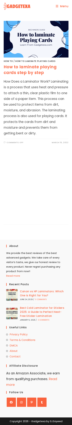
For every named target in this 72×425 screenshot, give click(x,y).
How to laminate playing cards (35, 61)
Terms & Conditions (22, 340)
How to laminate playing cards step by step (30, 69)
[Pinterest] (31, 402)
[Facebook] (11, 402)
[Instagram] (21, 402)
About (14, 351)
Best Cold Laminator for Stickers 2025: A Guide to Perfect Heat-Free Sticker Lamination (42, 312)
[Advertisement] (36, 181)
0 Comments (41, 299)
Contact (15, 356)
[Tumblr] (42, 402)
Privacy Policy (19, 334)
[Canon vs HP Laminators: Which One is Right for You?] (12, 295)
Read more (13, 276)
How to (8, 61)
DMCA (14, 345)
